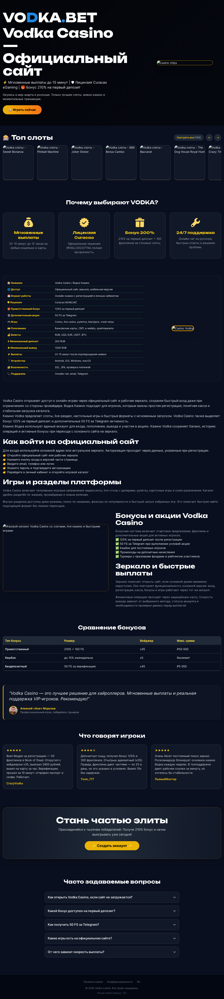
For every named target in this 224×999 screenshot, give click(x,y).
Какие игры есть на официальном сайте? (80, 938)
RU (138, 981)
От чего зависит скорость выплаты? (76, 952)
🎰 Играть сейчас (22, 110)
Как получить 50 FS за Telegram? (73, 924)
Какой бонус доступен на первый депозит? (81, 911)
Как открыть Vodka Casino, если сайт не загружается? (90, 897)
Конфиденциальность (120, 981)
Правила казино (93, 981)
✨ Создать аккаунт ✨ (112, 846)
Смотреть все (189, 137)
